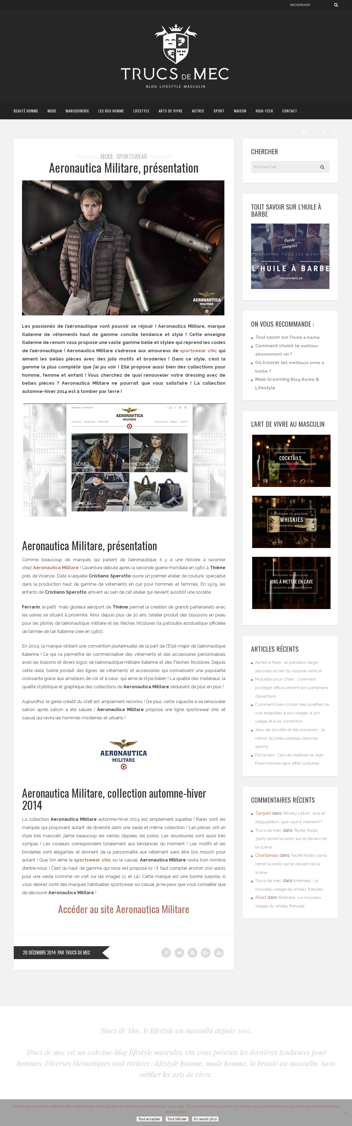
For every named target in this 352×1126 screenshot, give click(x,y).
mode (52, 111)
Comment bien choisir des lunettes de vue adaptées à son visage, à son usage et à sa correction (292, 713)
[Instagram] (333, 131)
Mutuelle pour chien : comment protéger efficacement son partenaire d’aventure (291, 687)
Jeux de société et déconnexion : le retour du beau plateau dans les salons (290, 738)
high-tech (264, 111)
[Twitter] (304, 131)
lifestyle (141, 111)
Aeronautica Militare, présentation (124, 167)
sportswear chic (198, 350)
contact (289, 111)
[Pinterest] (323, 131)
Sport (219, 111)
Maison (240, 111)
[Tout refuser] (345, 1113)
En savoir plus (205, 1119)
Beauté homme (26, 111)
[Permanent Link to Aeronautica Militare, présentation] (123, 313)
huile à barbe (306, 337)
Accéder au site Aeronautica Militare (123, 908)
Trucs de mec (268, 830)
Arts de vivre (171, 111)
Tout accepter (149, 1119)
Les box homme (111, 111)
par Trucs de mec (73, 952)
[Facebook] (313, 131)
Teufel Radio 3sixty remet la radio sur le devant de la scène (291, 839)
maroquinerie (77, 111)
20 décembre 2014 (39, 952)
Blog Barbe (303, 379)
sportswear (131, 156)
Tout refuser (177, 1119)
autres (198, 111)
